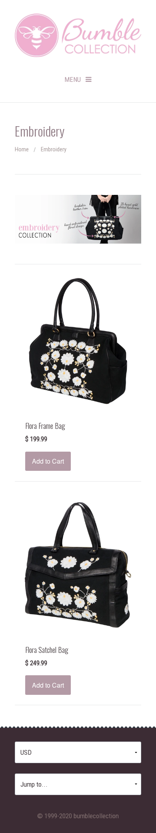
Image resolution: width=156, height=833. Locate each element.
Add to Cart (48, 461)
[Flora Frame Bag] (78, 340)
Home (22, 149)
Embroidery (53, 149)
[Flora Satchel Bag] (78, 564)
